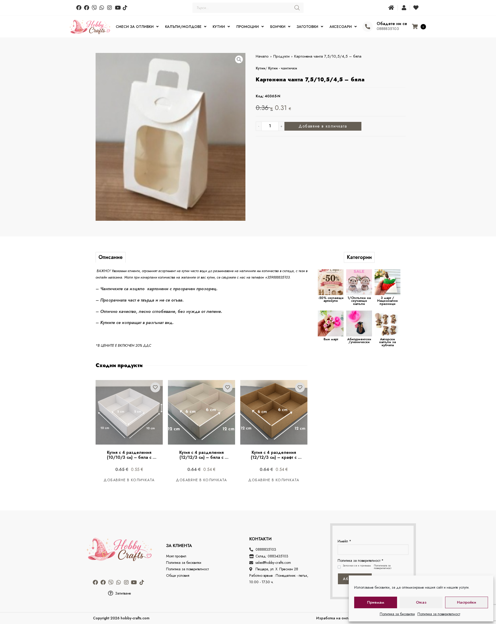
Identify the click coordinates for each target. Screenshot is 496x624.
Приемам (375, 602)
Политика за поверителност (438, 614)
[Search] (297, 8)
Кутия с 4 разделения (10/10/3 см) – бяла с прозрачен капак (130, 457)
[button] (119, 593)
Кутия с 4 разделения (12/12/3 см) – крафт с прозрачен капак (274, 457)
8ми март (330, 339)
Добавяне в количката (323, 126)
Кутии (260, 68)
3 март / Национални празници (387, 300)
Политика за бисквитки (397, 614)
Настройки (466, 602)
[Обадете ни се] (367, 26)
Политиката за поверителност (382, 567)
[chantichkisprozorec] (170, 137)
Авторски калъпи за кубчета (387, 342)
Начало (262, 56)
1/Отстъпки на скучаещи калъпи (359, 300)
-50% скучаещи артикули (331, 299)
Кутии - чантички (282, 68)
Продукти (281, 56)
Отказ (421, 602)
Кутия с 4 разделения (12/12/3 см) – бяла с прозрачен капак (202, 457)
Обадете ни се (392, 24)
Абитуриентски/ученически (359, 341)
